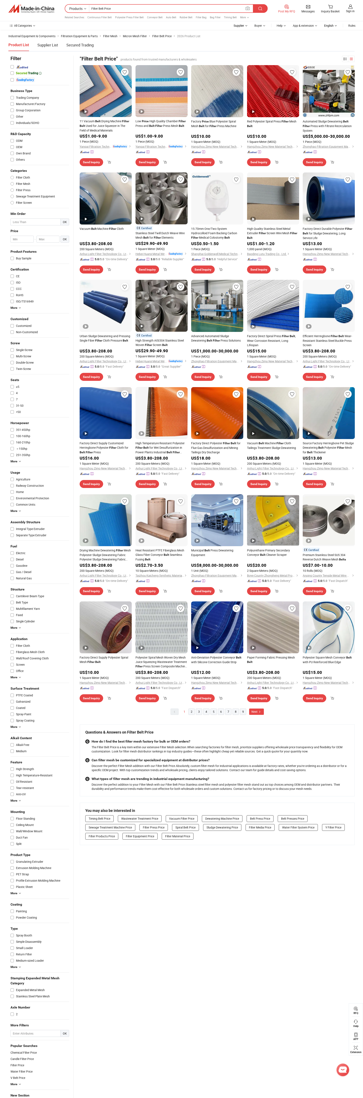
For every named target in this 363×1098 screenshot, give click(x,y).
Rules (351, 26)
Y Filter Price (333, 827)
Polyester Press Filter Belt (129, 17)
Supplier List (47, 44)
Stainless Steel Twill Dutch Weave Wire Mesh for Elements (160, 235)
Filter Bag (201, 17)
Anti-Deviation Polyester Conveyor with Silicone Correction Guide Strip (216, 659)
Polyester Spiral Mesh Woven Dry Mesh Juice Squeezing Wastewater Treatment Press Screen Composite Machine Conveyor (161, 662)
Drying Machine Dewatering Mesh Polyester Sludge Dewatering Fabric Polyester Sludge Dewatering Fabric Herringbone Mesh (105, 554)
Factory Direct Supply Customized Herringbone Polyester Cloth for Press (104, 447)
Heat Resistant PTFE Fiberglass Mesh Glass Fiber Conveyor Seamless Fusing (159, 554)
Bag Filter (215, 17)
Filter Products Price (102, 836)
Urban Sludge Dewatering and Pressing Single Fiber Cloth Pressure (105, 338)
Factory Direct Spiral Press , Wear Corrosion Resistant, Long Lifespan (271, 340)
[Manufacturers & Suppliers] (31, 8)
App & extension (303, 26)
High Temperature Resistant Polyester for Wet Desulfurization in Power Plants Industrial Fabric (160, 448)
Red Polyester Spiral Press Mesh (271, 123)
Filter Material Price (177, 836)
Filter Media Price (260, 827)
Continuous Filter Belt (99, 17)
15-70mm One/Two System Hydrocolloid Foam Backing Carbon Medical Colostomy (214, 233)
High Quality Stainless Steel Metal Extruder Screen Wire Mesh (272, 233)
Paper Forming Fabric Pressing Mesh (271, 659)
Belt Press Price (260, 819)
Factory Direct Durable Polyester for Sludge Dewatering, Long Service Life (327, 233)
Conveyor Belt (155, 17)
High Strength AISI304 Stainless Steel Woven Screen (159, 342)
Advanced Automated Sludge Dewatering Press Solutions (216, 338)
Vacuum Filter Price (181, 819)
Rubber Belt (186, 17)
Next (254, 712)
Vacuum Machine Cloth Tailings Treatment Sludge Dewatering (271, 445)
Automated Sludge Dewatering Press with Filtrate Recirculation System (327, 126)
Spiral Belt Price (185, 827)
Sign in (350, 11)
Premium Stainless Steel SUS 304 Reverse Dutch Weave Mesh (324, 557)
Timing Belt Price (99, 819)
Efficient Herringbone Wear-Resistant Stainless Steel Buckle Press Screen (327, 340)
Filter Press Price (153, 827)
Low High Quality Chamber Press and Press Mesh (160, 123)
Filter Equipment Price (140, 836)
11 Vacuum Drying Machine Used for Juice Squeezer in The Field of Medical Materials (104, 125)
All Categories (23, 26)
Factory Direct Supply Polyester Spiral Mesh (104, 659)
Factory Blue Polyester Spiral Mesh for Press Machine (213, 123)
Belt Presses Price (292, 819)
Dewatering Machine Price (222, 819)
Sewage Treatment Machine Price (110, 827)
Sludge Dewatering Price (222, 827)
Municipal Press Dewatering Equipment (212, 552)
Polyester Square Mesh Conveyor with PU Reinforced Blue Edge (327, 659)
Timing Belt (230, 17)
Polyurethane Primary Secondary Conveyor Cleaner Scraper (268, 552)
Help (280, 26)
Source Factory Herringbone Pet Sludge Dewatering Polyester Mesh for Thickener (328, 447)
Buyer (258, 26)
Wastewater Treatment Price (139, 819)
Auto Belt (171, 17)
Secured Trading (80, 44)
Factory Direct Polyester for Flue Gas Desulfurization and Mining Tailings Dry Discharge (216, 447)
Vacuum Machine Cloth (102, 229)
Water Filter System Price (298, 827)
